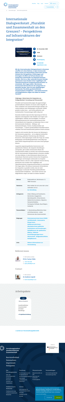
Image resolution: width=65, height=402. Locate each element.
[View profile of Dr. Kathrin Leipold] (17, 276)
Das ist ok (58, 397)
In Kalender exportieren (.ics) (42, 64)
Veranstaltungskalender (22, 10)
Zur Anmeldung (31, 190)
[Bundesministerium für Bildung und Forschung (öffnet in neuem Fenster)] (52, 349)
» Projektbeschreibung (24, 314)
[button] (23, 52)
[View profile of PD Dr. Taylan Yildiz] (17, 258)
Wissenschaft (31, 236)
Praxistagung (40, 59)
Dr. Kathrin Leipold (29, 277)
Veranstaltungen (12, 10)
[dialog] (49, 394)
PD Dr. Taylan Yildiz (29, 259)
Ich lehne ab (49, 397)
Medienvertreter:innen (34, 224)
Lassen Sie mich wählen (41, 394)
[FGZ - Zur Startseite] (11, 5)
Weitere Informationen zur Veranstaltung (35, 243)
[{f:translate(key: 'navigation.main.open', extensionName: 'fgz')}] (57, 7)
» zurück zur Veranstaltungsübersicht (27, 331)
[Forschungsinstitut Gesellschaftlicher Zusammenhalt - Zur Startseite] (15, 349)
